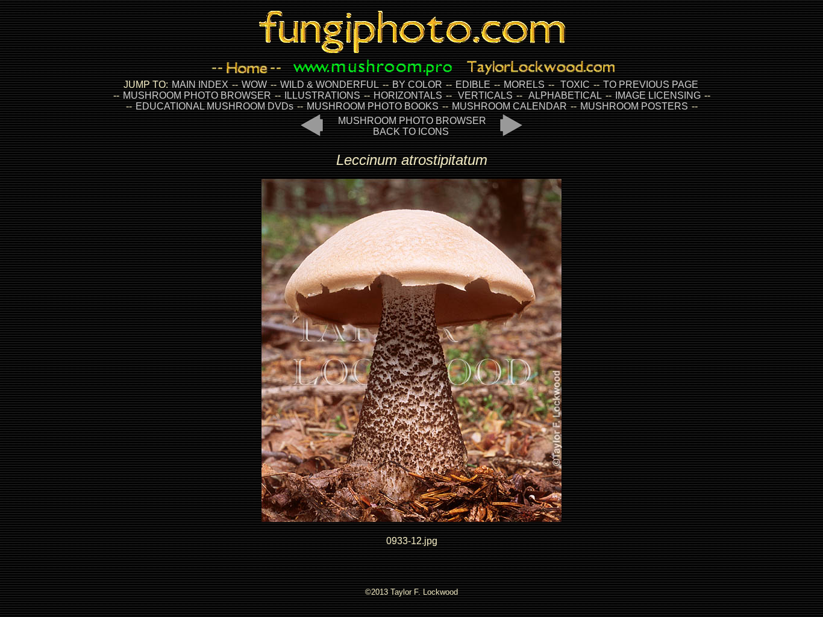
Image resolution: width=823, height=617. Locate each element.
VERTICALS (485, 95)
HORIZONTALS (408, 95)
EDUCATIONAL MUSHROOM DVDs (214, 106)
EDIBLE (472, 84)
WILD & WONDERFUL (329, 84)
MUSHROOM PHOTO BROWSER (197, 95)
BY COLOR (417, 84)
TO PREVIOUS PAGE (650, 84)
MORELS (524, 84)
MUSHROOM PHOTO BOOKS (373, 106)
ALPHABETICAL (565, 95)
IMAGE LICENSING (657, 95)
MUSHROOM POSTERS (634, 106)
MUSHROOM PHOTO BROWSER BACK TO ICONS (412, 126)
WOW (254, 84)
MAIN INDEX (200, 84)
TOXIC (575, 84)
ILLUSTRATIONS (322, 95)
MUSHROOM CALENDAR (509, 106)
